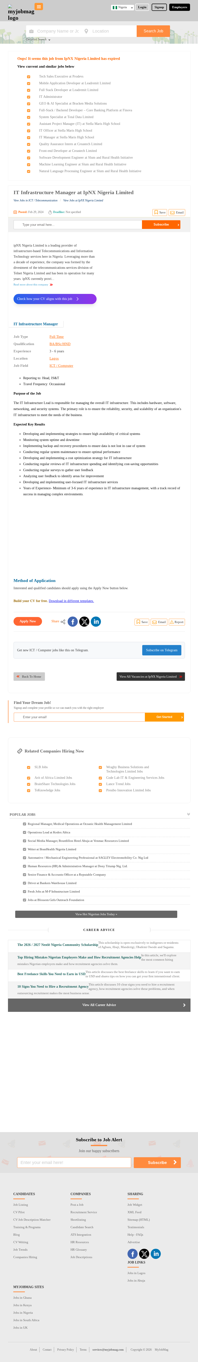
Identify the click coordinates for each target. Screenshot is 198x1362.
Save (162, 212)
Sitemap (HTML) (138, 1219)
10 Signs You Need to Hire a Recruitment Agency (53, 986)
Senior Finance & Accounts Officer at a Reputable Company (67, 874)
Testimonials (135, 1227)
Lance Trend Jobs (118, 784)
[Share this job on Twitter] (84, 622)
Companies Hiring (25, 1257)
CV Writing (20, 1242)
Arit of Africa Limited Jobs (53, 778)
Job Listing (20, 1204)
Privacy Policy (65, 1349)
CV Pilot (19, 1212)
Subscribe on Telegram (161, 650)
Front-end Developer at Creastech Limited (68, 151)
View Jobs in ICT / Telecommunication (35, 200)
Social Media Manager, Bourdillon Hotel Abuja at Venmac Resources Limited (78, 841)
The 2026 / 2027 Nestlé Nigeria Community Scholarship (57, 945)
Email (180, 212)
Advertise (133, 1242)
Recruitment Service (84, 1212)
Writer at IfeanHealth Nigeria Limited (52, 849)
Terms (83, 1349)
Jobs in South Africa (26, 1320)
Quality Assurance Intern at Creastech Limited (70, 144)
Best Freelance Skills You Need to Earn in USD (51, 974)
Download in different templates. (71, 601)
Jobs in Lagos (136, 1273)
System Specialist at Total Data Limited (66, 117)
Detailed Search (36, 39)
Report (179, 622)
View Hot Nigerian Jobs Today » (96, 914)
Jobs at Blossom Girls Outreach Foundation (56, 900)
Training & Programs (27, 1227)
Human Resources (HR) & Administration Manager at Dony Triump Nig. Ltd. (78, 866)
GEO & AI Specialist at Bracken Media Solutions (73, 103)
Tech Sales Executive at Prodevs (61, 76)
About (33, 1349)
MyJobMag (161, 1349)
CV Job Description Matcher (31, 1219)
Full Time (57, 337)
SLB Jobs (41, 767)
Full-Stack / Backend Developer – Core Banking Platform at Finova (85, 110)
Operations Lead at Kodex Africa (49, 832)
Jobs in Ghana (22, 1297)
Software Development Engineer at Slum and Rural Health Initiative (86, 157)
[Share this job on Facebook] (73, 622)
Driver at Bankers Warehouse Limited (52, 883)
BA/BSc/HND (60, 344)
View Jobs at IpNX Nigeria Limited (83, 200)
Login (142, 7)
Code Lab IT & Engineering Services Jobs (135, 778)
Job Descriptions (81, 1257)
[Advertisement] (144, 273)
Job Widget (134, 1204)
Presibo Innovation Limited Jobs (128, 790)
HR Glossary (79, 1249)
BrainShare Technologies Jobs (55, 784)
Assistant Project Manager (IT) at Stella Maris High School (79, 124)
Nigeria (122, 7)
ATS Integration (81, 1234)
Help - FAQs (135, 1234)
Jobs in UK (20, 1327)
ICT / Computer (61, 366)
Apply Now (28, 621)
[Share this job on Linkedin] (96, 622)
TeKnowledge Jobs (47, 790)
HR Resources (80, 1242)
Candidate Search (82, 1227)
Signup (159, 7)
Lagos (54, 358)
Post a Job (77, 1204)
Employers (179, 7)
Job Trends (20, 1249)
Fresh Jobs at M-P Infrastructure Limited (54, 891)
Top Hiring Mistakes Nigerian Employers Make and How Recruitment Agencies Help (79, 957)
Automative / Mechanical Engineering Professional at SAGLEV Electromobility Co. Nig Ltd (88, 857)
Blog (16, 1234)
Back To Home (31, 676)
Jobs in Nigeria (23, 1312)
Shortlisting (78, 1219)
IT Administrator (50, 97)
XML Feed (134, 1212)
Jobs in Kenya (22, 1305)
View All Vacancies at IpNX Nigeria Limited (148, 676)
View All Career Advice (99, 1005)
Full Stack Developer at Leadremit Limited (68, 90)
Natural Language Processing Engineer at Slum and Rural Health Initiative (90, 171)
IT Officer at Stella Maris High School (65, 130)
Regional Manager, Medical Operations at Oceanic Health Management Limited (80, 824)
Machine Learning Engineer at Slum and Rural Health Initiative (82, 164)
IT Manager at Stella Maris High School (66, 137)
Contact (47, 1349)
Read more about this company (31, 284)
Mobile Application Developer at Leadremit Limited (75, 83)
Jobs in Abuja (136, 1280)
